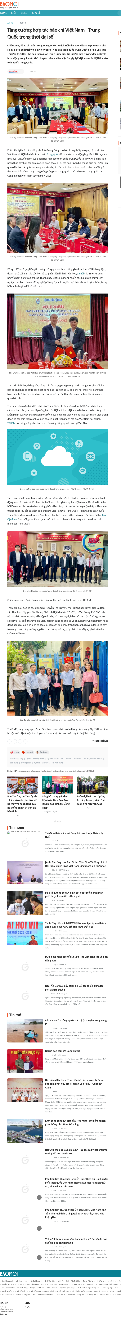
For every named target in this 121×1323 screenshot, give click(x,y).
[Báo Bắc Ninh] (48, 1028)
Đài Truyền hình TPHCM (93, 759)
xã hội (80, 273)
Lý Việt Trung (58, 763)
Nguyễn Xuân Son (63, 1291)
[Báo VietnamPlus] (48, 965)
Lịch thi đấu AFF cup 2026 (34, 1284)
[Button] (21, 71)
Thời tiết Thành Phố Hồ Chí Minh (107, 1284)
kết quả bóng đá (36, 1281)
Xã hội (10, 22)
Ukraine (19, 1281)
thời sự (111, 1291)
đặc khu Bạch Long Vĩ (68, 1288)
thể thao (71, 1295)
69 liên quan (64, 1158)
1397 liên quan (64, 870)
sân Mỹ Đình (111, 1281)
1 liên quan (63, 965)
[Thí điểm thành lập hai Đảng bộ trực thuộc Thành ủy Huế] (25, 843)
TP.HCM (16, 752)
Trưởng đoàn (26, 763)
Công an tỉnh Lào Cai (106, 1295)
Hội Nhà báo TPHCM (55, 759)
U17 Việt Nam (7, 1295)
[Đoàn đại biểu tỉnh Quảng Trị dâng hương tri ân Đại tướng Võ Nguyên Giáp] (92, 785)
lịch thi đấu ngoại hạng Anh (88, 1288)
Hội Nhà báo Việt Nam (35, 759)
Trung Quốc (53, 154)
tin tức (19, 1284)
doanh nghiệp (7, 1291)
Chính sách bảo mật (6, 1312)
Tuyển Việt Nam (89, 1281)
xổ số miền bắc (20, 1291)
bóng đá (80, 1295)
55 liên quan (64, 841)
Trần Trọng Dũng (16, 759)
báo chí (68, 759)
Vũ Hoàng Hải (91, 1295)
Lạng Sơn (27, 1295)
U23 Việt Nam (52, 1288)
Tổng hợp (28, 1307)
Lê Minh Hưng (22, 1288)
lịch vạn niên (50, 1281)
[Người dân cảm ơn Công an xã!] (25, 1061)
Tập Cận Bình (44, 752)
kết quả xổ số (49, 1291)
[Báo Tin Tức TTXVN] (47, 994)
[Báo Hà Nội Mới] (48, 1092)
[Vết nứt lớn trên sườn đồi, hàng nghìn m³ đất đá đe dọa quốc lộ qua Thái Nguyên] (25, 1249)
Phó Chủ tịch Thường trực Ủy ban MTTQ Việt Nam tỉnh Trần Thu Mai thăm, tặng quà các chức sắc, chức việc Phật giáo (75, 1214)
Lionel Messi (63, 1284)
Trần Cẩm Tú (60, 1295)
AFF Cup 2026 (88, 1284)
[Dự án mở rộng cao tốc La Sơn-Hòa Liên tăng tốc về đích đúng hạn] (25, 967)
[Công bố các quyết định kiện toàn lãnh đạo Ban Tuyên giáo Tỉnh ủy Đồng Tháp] (57, 785)
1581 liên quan (62, 994)
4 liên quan (60, 900)
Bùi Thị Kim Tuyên (78, 1291)
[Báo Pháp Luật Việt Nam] (47, 901)
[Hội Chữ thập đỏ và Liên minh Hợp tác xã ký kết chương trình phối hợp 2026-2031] (25, 1160)
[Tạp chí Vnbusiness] (48, 931)
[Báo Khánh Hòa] (48, 1222)
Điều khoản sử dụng (6, 1309)
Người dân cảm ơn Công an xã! (62, 1051)
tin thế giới (75, 1281)
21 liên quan (63, 1128)
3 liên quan (62, 1247)
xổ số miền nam (35, 1291)
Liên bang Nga (107, 1288)
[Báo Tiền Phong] (48, 841)
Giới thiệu (3, 1307)
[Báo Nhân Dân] (47, 870)
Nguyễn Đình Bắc (8, 1284)
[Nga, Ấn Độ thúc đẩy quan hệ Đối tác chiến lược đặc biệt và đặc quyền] (25, 996)
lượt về (60, 1281)
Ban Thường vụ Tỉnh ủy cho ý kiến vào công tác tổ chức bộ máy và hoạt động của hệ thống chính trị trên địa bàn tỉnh (22, 804)
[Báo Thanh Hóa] (10, 816)
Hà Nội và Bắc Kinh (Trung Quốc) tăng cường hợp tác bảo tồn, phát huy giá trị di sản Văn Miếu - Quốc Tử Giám (74, 1084)
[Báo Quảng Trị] (81, 808)
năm (104, 1291)
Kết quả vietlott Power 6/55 (43, 1295)
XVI (67, 1281)
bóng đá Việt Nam (37, 1288)
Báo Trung (14, 763)
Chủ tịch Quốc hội (8, 1288)
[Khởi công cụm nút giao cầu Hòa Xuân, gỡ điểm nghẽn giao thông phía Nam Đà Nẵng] (25, 1131)
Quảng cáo (3, 1314)
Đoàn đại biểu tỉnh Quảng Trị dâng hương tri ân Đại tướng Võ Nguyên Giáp (91, 800)
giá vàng (100, 1281)
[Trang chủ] (9, 5)
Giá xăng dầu (52, 1284)
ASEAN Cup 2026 (94, 1291)
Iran (25, 1281)
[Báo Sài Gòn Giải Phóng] (14, 71)
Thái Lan (18, 1295)
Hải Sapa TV (75, 1284)
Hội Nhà (77, 759)
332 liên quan (64, 1221)
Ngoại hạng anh (7, 1281)
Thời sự (22, 22)
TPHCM (11, 423)
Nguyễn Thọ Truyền (42, 763)
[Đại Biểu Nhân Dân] (47, 1191)
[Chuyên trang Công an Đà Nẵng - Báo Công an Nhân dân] (47, 1055)
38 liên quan (62, 931)
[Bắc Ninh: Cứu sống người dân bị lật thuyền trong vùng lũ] (25, 1030)
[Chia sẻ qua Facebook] (9, 741)
